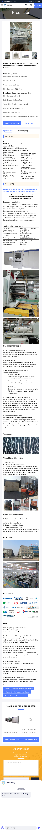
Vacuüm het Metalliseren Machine (16, 696)
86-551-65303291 (35, 1)
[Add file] (2, 827)
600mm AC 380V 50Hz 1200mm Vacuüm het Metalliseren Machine (11, 731)
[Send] (39, 827)
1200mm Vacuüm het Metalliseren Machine (19, 688)
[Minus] (39, 782)
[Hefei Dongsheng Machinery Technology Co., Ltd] (8, 5)
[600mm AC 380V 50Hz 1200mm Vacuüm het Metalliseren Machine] (12, 720)
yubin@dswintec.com (9, 1)
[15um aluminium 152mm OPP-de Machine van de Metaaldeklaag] (30, 720)
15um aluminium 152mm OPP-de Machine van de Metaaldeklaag (27, 731)
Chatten (37, 5)
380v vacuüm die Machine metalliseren (17, 692)
